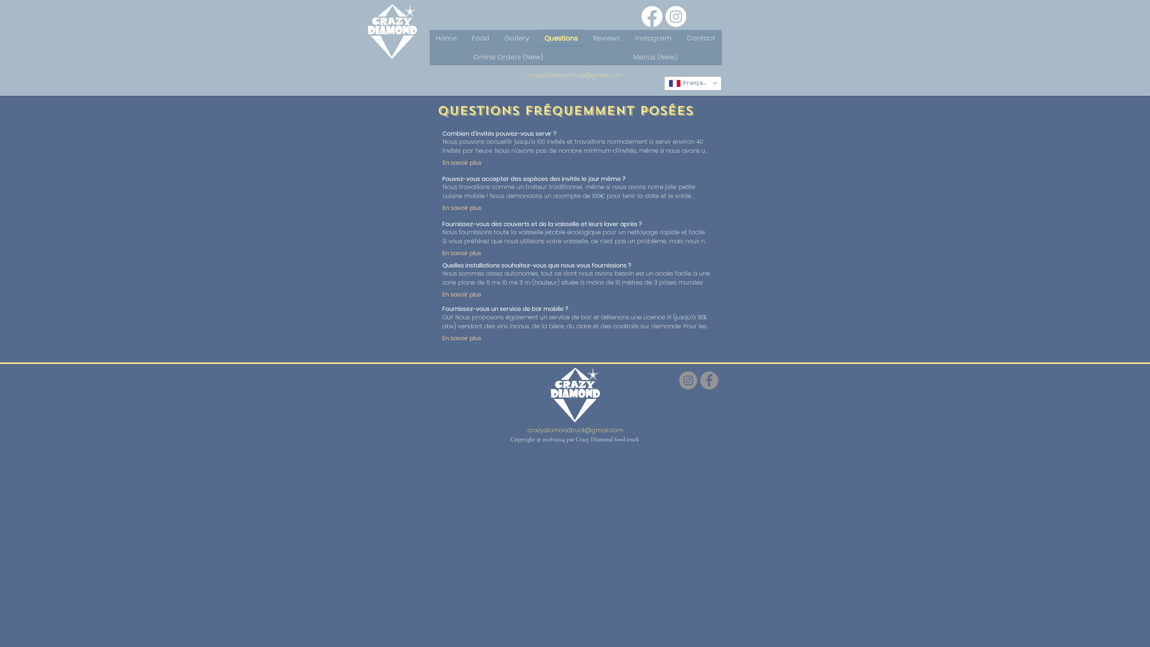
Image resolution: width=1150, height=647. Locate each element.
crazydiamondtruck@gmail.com (575, 75)
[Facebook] (651, 16)
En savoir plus (462, 162)
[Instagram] (675, 16)
